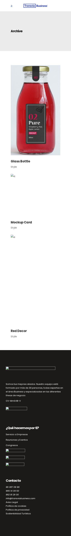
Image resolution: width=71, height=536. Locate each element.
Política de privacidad (17, 509)
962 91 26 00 (12, 494)
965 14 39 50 (12, 490)
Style (14, 166)
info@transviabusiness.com (20, 498)
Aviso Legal (12, 502)
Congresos (12, 445)
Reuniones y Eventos (17, 439)
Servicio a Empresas (17, 434)
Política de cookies (16, 506)
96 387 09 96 (12, 487)
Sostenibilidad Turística (18, 513)
